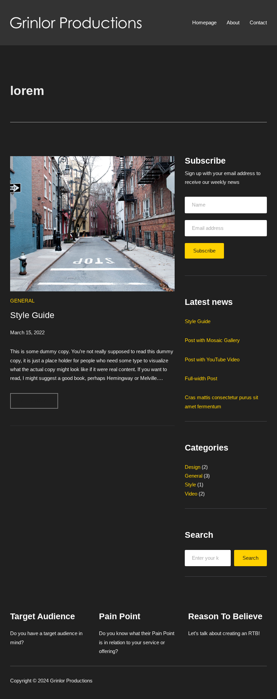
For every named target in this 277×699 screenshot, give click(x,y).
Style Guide (32, 315)
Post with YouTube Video (212, 359)
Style (190, 484)
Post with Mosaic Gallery (212, 340)
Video (191, 494)
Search (250, 558)
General (22, 301)
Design (192, 467)
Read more (38, 403)
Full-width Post (201, 378)
